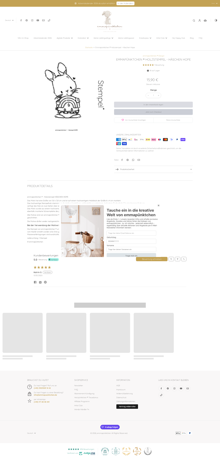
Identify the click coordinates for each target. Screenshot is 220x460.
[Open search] (171, 259)
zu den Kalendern (125, 3)
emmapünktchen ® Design (153, 56)
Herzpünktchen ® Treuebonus (86, 397)
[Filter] (177, 259)
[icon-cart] (205, 20)
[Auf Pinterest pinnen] (127, 160)
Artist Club (78, 405)
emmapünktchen (104, 433)
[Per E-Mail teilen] (139, 160)
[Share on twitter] (40, 282)
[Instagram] (32, 20)
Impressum (121, 389)
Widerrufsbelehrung (124, 393)
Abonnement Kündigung (84, 393)
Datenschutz (121, 397)
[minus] (148, 95)
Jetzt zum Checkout (153, 112)
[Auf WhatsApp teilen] (133, 160)
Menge (153, 90)
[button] (148, 65)
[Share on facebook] (35, 282)
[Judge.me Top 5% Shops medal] (148, 451)
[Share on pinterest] (45, 282)
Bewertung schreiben (152, 259)
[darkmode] (214, 20)
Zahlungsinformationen (125, 401)
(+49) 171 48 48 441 (41, 402)
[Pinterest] (26, 20)
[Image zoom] (66, 94)
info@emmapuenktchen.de (45, 395)
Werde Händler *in (81, 409)
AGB (118, 385)
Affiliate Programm (82, 401)
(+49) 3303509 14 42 (42, 388)
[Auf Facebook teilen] (122, 160)
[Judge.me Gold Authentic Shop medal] (126, 451)
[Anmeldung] (199, 20)
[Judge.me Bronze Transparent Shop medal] (137, 451)
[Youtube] (38, 20)
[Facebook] (21, 20)
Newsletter (78, 385)
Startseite (89, 47)
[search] (194, 20)
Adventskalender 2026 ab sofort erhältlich (96, 3)
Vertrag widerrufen (127, 406)
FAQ (76, 389)
